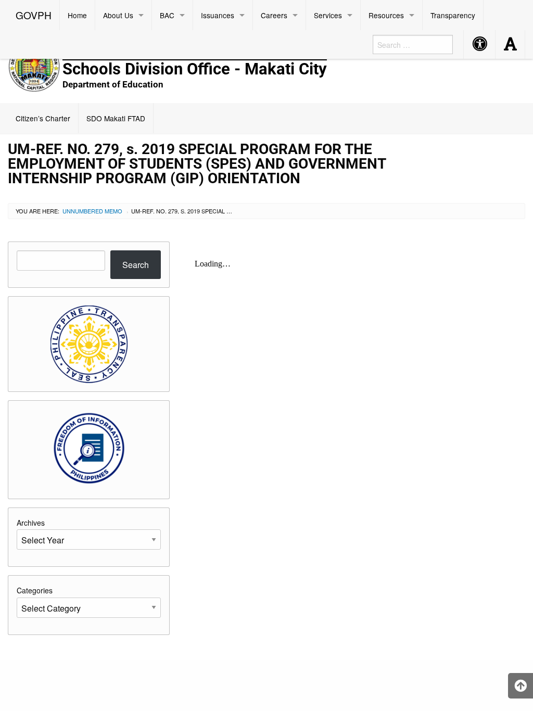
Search (135, 265)
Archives (31, 522)
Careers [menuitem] (274, 15)
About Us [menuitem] (118, 15)
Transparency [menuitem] (452, 15)
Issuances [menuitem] (217, 15)
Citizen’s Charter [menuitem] (43, 118)
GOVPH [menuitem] (34, 15)
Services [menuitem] (328, 15)
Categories (35, 590)
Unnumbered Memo (92, 211)
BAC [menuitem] (167, 15)
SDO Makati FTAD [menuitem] (115, 118)
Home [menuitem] (77, 15)
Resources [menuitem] (386, 15)
